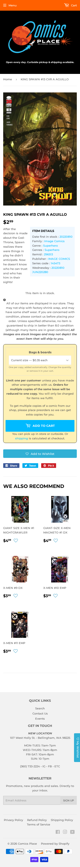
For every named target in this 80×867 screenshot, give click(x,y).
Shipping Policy (62, 820)
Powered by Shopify (55, 843)
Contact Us (40, 713)
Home (7, 79)
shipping (21, 438)
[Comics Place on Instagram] (65, 832)
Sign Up (68, 800)
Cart (73, 5)
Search (40, 708)
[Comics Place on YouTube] (72, 832)
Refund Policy (37, 820)
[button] (40, 453)
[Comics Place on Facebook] (57, 832)
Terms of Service (38, 824)
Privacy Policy (13, 820)
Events (40, 718)
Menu (13, 5)
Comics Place (27, 843)
